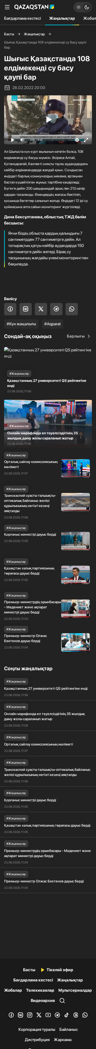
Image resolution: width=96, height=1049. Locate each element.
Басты (9, 34)
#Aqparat (52, 323)
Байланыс (68, 1029)
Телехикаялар (40, 990)
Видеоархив (43, 1000)
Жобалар (13, 990)
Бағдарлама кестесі (22, 18)
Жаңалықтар (62, 18)
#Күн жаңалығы (21, 323)
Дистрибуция (37, 1039)
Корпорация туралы (36, 1029)
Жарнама (62, 1039)
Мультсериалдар (75, 990)
